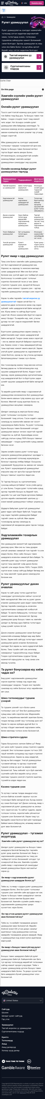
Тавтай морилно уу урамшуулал (16, 1028)
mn (25, 3)
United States (12, 1000)
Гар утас (6, 1019)
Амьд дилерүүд (9, 1047)
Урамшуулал (7, 1025)
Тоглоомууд (7, 1040)
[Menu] (2, 3)
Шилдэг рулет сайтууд (12, 1016)
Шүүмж (5, 1012)
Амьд (4, 1044)
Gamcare (23, 1093)
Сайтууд (5, 1009)
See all (3, 10)
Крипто (5, 1037)
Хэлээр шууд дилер (11, 1050)
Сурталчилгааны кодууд (13, 1031)
